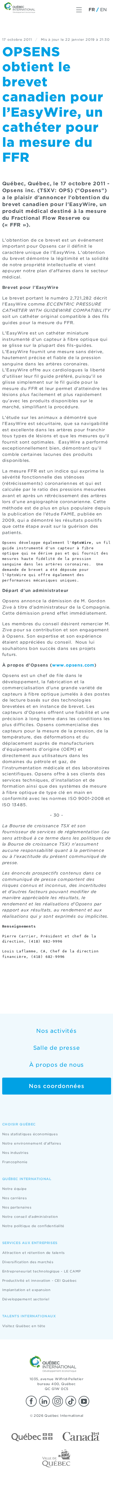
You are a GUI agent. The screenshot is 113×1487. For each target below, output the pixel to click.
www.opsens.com (73, 665)
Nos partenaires (17, 1207)
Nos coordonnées (56, 1086)
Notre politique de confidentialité (33, 1226)
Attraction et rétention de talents (33, 1253)
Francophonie (15, 1162)
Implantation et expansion (26, 1290)
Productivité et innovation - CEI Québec (39, 1280)
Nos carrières (14, 1198)
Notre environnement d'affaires (31, 1143)
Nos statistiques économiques (30, 1134)
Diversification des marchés (27, 1262)
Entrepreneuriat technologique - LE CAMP (41, 1271)
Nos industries (15, 1153)
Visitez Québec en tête (24, 1326)
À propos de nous (56, 1064)
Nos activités (56, 1031)
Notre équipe (14, 1189)
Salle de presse (56, 1048)
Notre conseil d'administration (30, 1217)
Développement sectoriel (25, 1299)
